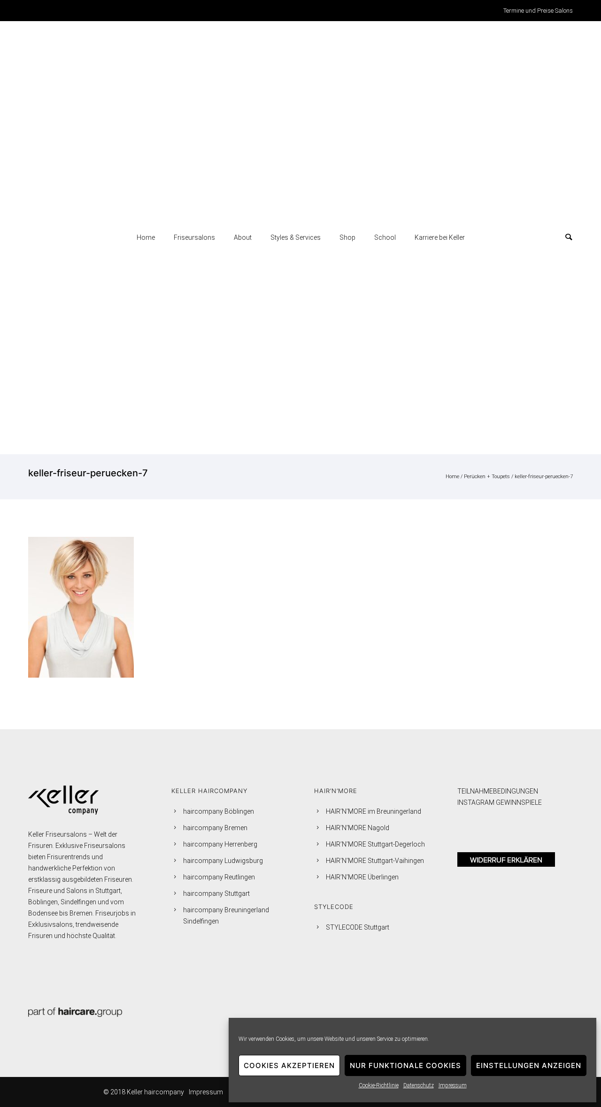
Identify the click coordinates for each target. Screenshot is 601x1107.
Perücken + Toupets (487, 476)
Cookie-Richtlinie (379, 1085)
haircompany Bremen (215, 828)
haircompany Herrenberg (220, 844)
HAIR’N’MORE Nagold (357, 828)
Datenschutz (418, 1085)
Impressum (453, 1085)
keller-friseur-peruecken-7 (544, 476)
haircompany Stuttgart (216, 893)
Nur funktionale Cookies (405, 1065)
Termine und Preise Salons (538, 10)
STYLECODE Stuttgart (357, 927)
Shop (347, 237)
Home (146, 237)
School (385, 237)
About (243, 237)
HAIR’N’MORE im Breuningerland (373, 811)
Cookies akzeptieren (289, 1065)
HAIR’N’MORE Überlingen (362, 877)
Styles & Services (295, 237)
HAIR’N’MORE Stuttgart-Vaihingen (375, 860)
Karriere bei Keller (440, 237)
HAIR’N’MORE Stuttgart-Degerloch (375, 844)
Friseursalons (194, 237)
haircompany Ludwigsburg (223, 860)
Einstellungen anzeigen (528, 1065)
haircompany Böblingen (218, 811)
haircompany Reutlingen (219, 877)
